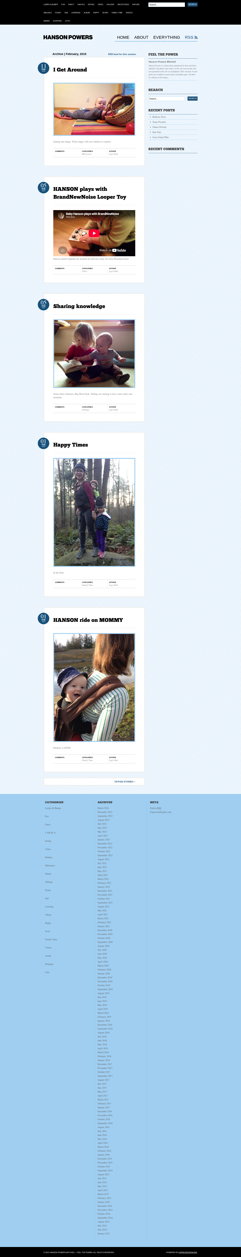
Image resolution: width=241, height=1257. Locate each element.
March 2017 (103, 1099)
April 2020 (103, 961)
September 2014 (105, 1217)
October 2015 (104, 1166)
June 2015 (102, 1182)
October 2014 (104, 1213)
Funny (48, 890)
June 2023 (102, 827)
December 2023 (105, 811)
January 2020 (104, 973)
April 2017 (103, 1095)
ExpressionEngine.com (160, 811)
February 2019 (104, 1016)
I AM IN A (50, 832)
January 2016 (104, 1154)
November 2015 (105, 1162)
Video (84, 271)
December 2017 (105, 1064)
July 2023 (102, 823)
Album (48, 914)
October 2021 (104, 898)
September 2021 (105, 902)
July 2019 (102, 997)
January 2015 (104, 1201)
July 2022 (102, 863)
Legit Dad (113, 153)
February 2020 (104, 969)
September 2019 (105, 989)
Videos (48, 947)
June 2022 (102, 867)
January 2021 (104, 926)
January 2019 (104, 1020)
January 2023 (104, 839)
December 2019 (105, 977)
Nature (48, 873)
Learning (49, 906)
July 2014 (102, 1225)
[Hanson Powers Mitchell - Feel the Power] (68, 41)
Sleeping (49, 963)
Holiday (48, 857)
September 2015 (105, 1170)
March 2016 (103, 1146)
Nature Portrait (159, 127)
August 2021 (103, 906)
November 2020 (105, 934)
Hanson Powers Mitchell (162, 61)
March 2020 (103, 965)
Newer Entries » (124, 781)
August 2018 (103, 1032)
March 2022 (103, 878)
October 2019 (104, 985)
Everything (166, 37)
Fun (47, 816)
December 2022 (105, 843)
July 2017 (102, 1083)
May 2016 (102, 1138)
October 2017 (104, 1071)
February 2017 (104, 1103)
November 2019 (105, 981)
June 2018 (102, 1040)
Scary (47, 931)
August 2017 (103, 1079)
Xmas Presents (159, 121)
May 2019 (102, 1005)
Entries (155, 808)
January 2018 (104, 1060)
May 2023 (102, 831)
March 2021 (103, 918)
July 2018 (102, 1036)
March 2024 (103, 808)
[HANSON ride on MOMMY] (88, 620)
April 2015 (103, 1190)
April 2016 (103, 1142)
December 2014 (105, 1205)
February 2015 (104, 1198)
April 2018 (103, 1048)
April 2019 (103, 1008)
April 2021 (103, 914)
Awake (48, 955)
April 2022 (103, 875)
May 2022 (102, 871)
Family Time (87, 585)
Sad (47, 898)
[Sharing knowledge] (79, 306)
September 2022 (105, 855)
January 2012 (104, 1233)
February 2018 (104, 1056)
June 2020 (102, 953)
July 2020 (102, 949)
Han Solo (156, 132)
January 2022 (104, 886)
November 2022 (105, 847)
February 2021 (104, 922)
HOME (123, 37)
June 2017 (102, 1087)
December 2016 (105, 1111)
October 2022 (104, 851)
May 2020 (102, 957)
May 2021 (102, 910)
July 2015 (102, 1178)
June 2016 (102, 1135)
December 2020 (105, 930)
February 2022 (104, 882)
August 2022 (103, 859)
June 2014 (102, 1229)
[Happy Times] (70, 445)
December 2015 (105, 1158)
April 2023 (103, 835)
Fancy (48, 824)
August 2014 (103, 1221)
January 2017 (104, 1107)
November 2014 (105, 1209)
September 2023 (105, 815)
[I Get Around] (70, 70)
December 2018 (105, 1024)
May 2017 (102, 1091)
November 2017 (105, 1068)
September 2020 (105, 941)
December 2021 (105, 890)
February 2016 (104, 1150)
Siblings (85, 409)
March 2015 (103, 1194)
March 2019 (103, 1012)
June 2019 (102, 1001)
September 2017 (105, 1075)
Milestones (87, 153)
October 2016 (104, 1119)
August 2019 (103, 993)
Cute (47, 972)
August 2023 (103, 819)
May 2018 (102, 1044)
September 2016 (105, 1123)
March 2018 (103, 1052)
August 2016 (103, 1127)
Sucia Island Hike (160, 137)
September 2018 (105, 1028)
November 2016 (105, 1115)
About (141, 37)
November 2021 (105, 894)
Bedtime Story (159, 116)
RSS (189, 37)
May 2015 (102, 1186)
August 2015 (103, 1174)
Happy (48, 922)
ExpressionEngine (188, 1252)
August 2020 (103, 945)
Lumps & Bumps (53, 808)
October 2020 (104, 938)
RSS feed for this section (122, 54)
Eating (48, 840)
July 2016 (102, 1131)
